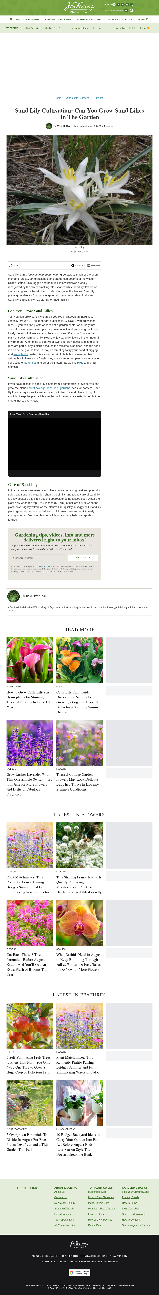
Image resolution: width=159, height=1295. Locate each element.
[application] (54, 444)
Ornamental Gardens (77, 98)
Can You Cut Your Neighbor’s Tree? (43, 28)
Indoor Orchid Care (98, 1203)
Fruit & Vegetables (119, 19)
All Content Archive (64, 1225)
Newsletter (95, 265)
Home (58, 98)
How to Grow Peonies (100, 1219)
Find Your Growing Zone (135, 1192)
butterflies (30, 362)
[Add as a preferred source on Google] (79, 1272)
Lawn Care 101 (130, 1208)
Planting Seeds (130, 1197)
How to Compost (131, 1219)
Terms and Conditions (93, 1256)
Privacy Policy (118, 1256)
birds (80, 362)
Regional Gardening (58, 19)
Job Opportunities (64, 1219)
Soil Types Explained (133, 1214)
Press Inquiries (62, 1214)
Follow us (79, 265)
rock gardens (62, 388)
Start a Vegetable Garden (136, 1225)
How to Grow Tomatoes (101, 1197)
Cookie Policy (49, 1261)
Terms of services (45, 566)
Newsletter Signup (64, 1203)
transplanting (22, 354)
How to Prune (129, 1203)
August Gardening (27, 19)
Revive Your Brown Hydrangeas (85, 28)
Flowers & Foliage (89, 19)
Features (108, 126)
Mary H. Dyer (64, 126)
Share (15, 265)
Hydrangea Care (97, 1192)
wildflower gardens (40, 388)
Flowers (98, 98)
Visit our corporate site (124, 1285)
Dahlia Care (95, 1225)
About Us (59, 1192)
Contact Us (60, 1197)
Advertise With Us (64, 1208)
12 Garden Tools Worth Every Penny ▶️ (130, 28)
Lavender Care (96, 1214)
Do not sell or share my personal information (89, 1261)
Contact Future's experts (61, 1256)
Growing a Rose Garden (101, 1208)
